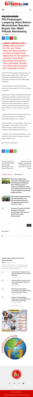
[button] (3, 10)
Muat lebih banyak (16, 305)
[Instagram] (14, 383)
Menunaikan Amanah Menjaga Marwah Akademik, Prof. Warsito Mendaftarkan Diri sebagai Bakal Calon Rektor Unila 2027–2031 (20, 200)
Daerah (9, 13)
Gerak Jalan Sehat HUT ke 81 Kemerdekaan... (13, 259)
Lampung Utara (15, 16)
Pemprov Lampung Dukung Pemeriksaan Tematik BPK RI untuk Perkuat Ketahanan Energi (21, 299)
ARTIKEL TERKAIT (7, 174)
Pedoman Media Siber (16, 392)
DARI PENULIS (18, 174)
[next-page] (5, 220)
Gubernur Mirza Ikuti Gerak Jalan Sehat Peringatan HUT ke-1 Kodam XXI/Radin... (21, 273)
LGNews (7, 34)
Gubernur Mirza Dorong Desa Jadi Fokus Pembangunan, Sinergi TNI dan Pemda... (21, 282)
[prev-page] (3, 220)
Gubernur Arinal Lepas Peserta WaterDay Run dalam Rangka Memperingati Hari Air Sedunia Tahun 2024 (8, 165)
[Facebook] (3, 38)
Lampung (15, 13)
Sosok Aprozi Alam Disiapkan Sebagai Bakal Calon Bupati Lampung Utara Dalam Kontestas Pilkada (24, 165)
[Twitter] (7, 38)
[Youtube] (23, 383)
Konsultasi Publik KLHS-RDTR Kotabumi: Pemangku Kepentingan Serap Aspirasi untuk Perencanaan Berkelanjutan (20, 212)
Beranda (4, 13)
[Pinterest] (11, 38)
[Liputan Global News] (16, 4)
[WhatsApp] (15, 38)
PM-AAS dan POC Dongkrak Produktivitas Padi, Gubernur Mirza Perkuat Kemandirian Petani (21, 290)
